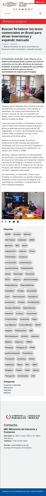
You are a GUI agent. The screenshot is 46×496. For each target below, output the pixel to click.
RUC (27, 364)
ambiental (22, 240)
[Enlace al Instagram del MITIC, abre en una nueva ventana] (6, 222)
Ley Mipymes (10, 325)
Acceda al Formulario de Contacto (18, 448)
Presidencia (27, 353)
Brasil (24, 245)
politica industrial (12, 353)
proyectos (21, 359)
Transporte (9, 376)
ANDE (31, 240)
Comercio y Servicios (12, 385)
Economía (30, 274)
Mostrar (41, 2)
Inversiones (31, 313)
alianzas (27, 234)
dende (7, 274)
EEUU (7, 279)
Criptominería (26, 268)
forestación (10, 302)
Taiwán (19, 370)
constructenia (25, 262)
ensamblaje (31, 291)
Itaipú (34, 319)
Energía (21, 291)
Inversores (24, 319)
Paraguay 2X (21, 347)
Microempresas (11, 336)
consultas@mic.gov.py (20, 445)
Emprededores (11, 285)
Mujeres (8, 342)
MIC (31, 330)
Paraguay (9, 347)
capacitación (10, 251)
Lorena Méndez (25, 325)
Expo (7, 296)
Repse (19, 364)
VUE (33, 376)
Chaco (32, 251)
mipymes (35, 336)
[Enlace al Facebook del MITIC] (2, 222)
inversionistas (11, 319)
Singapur (9, 370)
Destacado (8, 388)
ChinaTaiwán (10, 257)
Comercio (23, 257)
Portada (5, 44)
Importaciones (29, 308)
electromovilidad (30, 279)
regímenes (9, 364)
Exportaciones (19, 296)
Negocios (19, 342)
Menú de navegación (16, 21)
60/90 (7, 234)
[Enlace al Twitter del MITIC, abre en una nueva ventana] (10, 222)
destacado (18, 274)
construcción (10, 262)
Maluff (38, 325)
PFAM (32, 347)
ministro (24, 336)
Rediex (32, 359)
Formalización (33, 302)
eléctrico (16, 279)
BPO (17, 245)
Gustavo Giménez (12, 308)
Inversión (20, 313)
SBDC (35, 364)
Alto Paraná (10, 240)
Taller (27, 370)
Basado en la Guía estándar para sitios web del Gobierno (23, 491)
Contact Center (11, 268)
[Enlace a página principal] (19, 4)
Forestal (21, 302)
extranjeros (32, 296)
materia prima (20, 330)
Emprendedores (27, 285)
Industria (9, 313)
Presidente (9, 359)
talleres (36, 370)
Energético (9, 291)
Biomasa (8, 245)
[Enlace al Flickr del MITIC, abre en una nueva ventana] (18, 222)
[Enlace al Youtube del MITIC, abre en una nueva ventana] (14, 222)
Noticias (13, 44)
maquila (8, 330)
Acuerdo (17, 234)
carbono (22, 251)
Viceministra (23, 376)
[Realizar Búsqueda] (40, 13)
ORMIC (29, 342)
